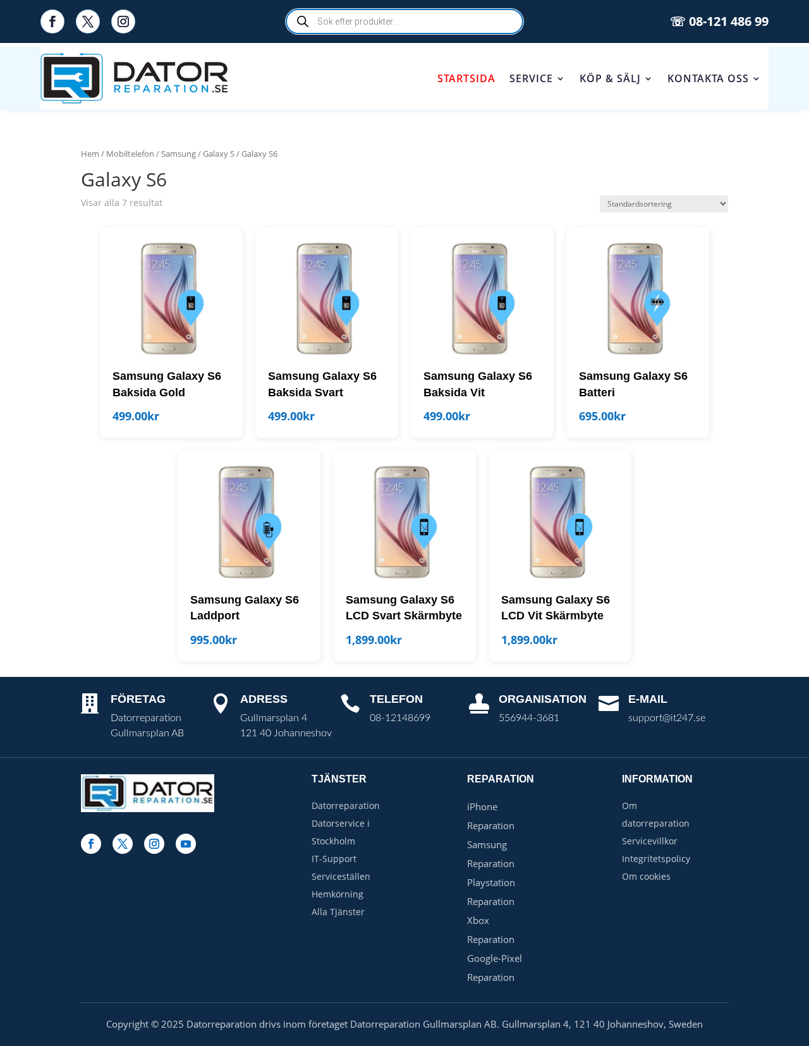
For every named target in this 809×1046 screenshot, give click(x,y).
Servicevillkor (650, 841)
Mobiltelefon (130, 153)
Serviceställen (341, 876)
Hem (90, 153)
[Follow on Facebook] (52, 21)
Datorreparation (346, 806)
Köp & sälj (610, 78)
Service (531, 78)
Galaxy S (218, 153)
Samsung (178, 153)
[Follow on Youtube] (186, 844)
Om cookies (646, 876)
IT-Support (334, 859)
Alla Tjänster (338, 912)
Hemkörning (337, 894)
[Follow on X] (88, 21)
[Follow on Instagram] (123, 21)
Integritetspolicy (656, 859)
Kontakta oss (708, 78)
